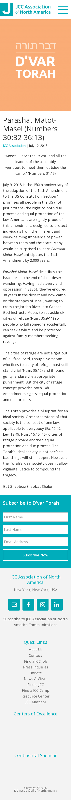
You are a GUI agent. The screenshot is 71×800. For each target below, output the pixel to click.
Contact (35, 655)
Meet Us (35, 649)
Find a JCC (35, 684)
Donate (35, 672)
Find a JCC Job (35, 661)
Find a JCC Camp (35, 690)
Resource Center (35, 696)
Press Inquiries (35, 667)
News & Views (35, 678)
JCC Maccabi (35, 702)
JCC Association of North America (32, 9)
